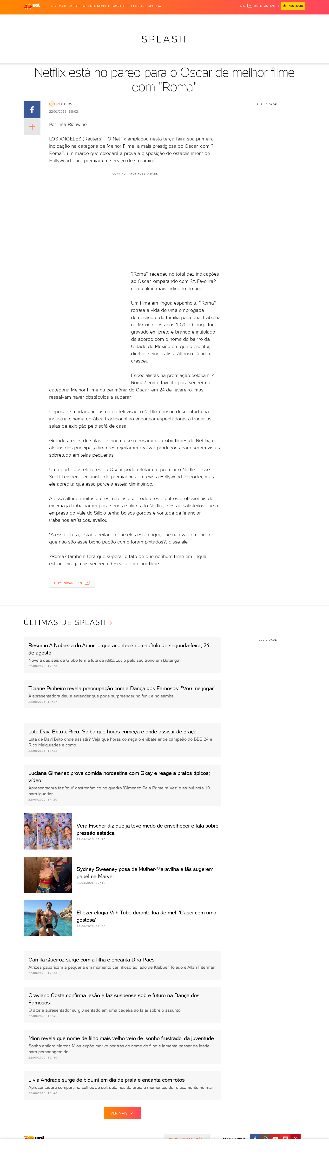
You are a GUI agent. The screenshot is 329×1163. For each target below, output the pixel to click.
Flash (47, 19)
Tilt (211, 19)
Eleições (61, 19)
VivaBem (199, 19)
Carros (109, 19)
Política (94, 19)
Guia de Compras (297, 19)
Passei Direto (122, 6)
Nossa (249, 19)
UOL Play (154, 6)
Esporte (153, 19)
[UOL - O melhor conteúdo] (32, 6)
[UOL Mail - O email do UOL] (254, 6)
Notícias (78, 19)
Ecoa (219, 19)
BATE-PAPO (81, 6)
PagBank (139, 6)
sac (242, 5)
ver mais (119, 1113)
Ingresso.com (61, 6)
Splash (168, 19)
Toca (276, 19)
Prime (266, 19)
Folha (139, 19)
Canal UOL (233, 19)
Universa (183, 19)
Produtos (33, 19)
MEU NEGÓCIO (100, 6)
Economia (125, 19)
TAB (258, 19)
